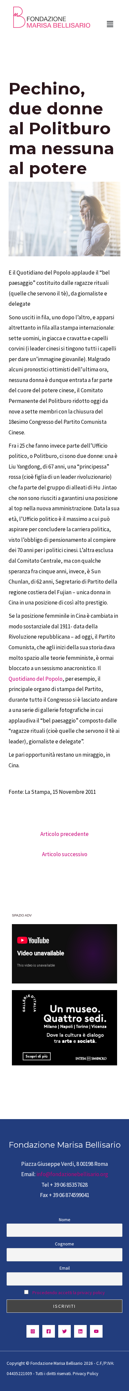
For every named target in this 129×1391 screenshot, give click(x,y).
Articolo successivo (64, 854)
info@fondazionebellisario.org (72, 1174)
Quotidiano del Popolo (36, 678)
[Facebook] (48, 1331)
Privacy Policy (85, 1373)
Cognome (64, 1244)
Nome (64, 1220)
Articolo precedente (64, 834)
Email (65, 1268)
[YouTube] (96, 1331)
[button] (110, 24)
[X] (64, 1331)
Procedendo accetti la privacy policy (68, 1293)
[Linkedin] (80, 1331)
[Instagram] (32, 1331)
